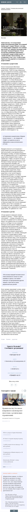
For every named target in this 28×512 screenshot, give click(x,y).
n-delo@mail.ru (15, 368)
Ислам (3, 339)
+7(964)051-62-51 (14, 375)
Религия (8, 8)
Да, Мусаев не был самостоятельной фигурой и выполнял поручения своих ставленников (14, 497)
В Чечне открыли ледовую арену (13, 438)
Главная (3, 8)
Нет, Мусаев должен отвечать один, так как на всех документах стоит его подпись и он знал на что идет (15, 504)
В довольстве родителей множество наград (12, 9)
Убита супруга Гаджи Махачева (12, 432)
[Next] (25, 391)
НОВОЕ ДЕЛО (6, 2)
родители (14, 339)
